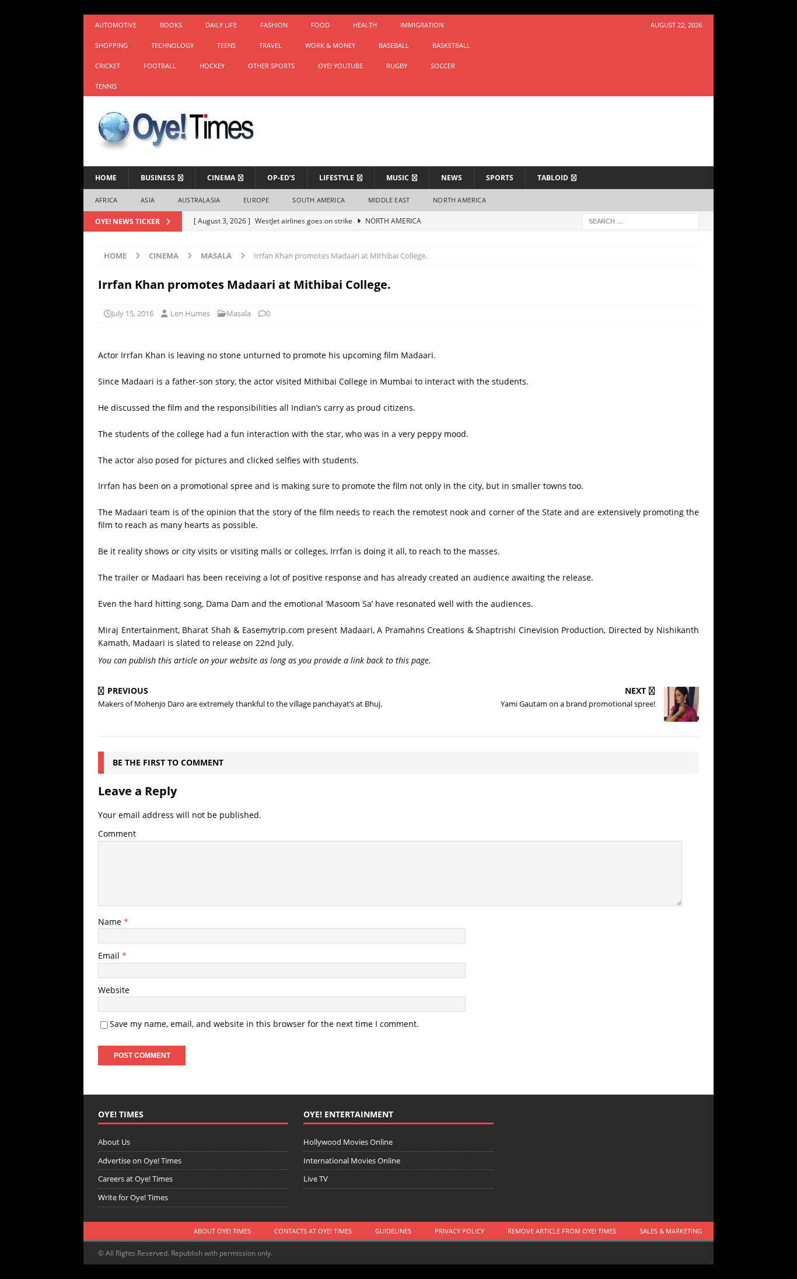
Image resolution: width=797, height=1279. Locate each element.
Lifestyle (336, 178)
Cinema (221, 178)
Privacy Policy (459, 1230)
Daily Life (221, 24)
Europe (256, 199)
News (451, 178)
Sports (499, 178)
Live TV (315, 1178)
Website (114, 989)
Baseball (394, 45)
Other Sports (271, 65)
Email (110, 955)
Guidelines (393, 1230)
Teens (226, 45)
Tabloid (552, 178)
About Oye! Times (222, 1230)
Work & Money (330, 45)
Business (158, 178)
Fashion (274, 24)
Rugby (396, 65)
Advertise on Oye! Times (139, 1160)
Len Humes (190, 313)
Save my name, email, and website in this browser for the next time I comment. (264, 1023)
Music (397, 178)
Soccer (443, 65)
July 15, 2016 (132, 313)
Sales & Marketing (670, 1230)
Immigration (421, 24)
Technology (172, 45)
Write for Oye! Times (133, 1197)
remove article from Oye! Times (562, 1230)
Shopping (111, 45)
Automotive (116, 24)
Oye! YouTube (340, 65)
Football (160, 65)
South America (318, 199)
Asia (148, 199)
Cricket (107, 65)
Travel (270, 45)
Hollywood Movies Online (348, 1142)
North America (459, 199)
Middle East (389, 199)
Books (171, 24)
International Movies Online (351, 1160)
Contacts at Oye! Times (313, 1230)
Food (320, 24)
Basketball (451, 45)
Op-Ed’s (281, 178)
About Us (114, 1142)
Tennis (106, 86)
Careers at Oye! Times (135, 1178)
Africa (106, 199)
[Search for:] (640, 220)
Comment (117, 833)
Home (106, 178)
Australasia (199, 199)
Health (365, 24)
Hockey (212, 65)
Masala (238, 313)
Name (111, 921)
